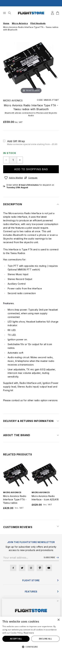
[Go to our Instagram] (31, 568)
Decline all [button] (45, 638)
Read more (29, 632)
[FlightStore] (31, 13)
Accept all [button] (16, 638)
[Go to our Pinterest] (40, 568)
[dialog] (31, 634)
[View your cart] (57, 13)
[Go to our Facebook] (13, 568)
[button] (31, 646)
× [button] (58, 620)
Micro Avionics (13, 100)
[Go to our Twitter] (22, 568)
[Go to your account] (52, 13)
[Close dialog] (57, 601)
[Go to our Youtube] (49, 568)
